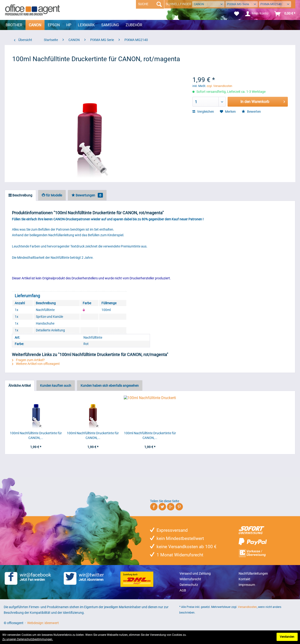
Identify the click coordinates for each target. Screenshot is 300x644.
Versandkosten (247, 607)
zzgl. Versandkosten (219, 86)
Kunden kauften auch (55, 385)
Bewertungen (88, 195)
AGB (183, 590)
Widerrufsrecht (190, 579)
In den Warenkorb (254, 101)
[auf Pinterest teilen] (179, 507)
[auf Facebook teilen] (154, 507)
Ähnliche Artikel (19, 385)
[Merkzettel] (236, 14)
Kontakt (244, 579)
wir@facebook (35, 576)
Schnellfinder (178, 4)
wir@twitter (91, 576)
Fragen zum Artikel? (30, 360)
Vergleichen (205, 111)
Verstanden (287, 636)
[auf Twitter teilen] (162, 507)
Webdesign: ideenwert (43, 623)
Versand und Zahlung (195, 573)
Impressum (247, 585)
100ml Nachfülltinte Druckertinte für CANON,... (36, 435)
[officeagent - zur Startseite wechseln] (32, 9)
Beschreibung (22, 195)
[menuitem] (236, 14)
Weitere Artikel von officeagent (37, 364)
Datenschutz (189, 585)
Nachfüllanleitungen (253, 573)
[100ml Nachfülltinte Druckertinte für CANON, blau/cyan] (36, 412)
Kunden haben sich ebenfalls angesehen (110, 385)
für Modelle (53, 195)
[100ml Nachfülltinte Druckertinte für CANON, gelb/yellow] (93, 412)
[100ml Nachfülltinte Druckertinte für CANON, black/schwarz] (150, 412)
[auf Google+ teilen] (171, 507)
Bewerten (253, 111)
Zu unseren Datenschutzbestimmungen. (27, 639)
